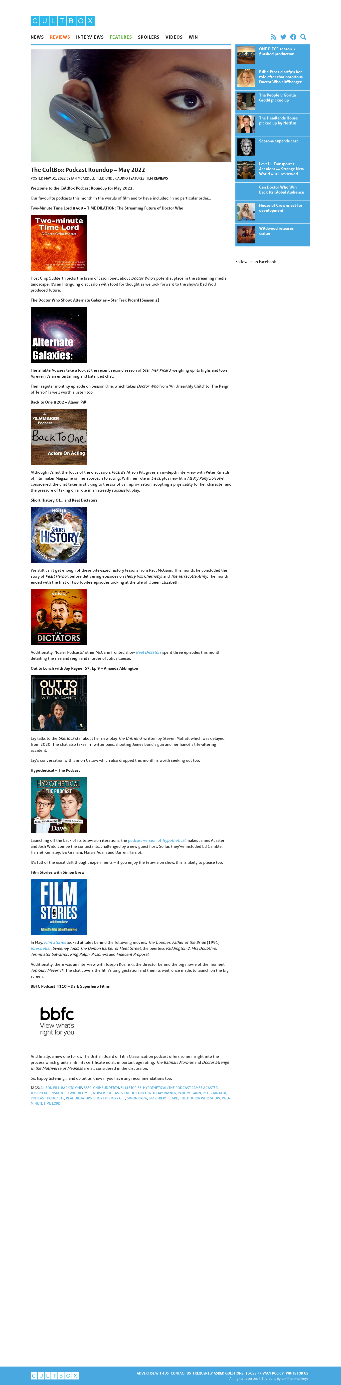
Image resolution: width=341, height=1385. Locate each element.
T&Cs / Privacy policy (264, 1373)
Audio (122, 178)
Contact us (181, 1373)
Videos (174, 37)
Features (121, 37)
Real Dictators (79, 1098)
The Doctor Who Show (200, 1098)
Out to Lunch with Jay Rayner (150, 1093)
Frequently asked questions (218, 1373)
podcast (38, 1098)
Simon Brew (137, 1098)
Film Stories (55, 942)
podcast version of (156, 840)
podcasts (55, 1098)
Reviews (60, 37)
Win (193, 37)
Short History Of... (109, 1098)
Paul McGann (189, 1093)
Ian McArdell (83, 178)
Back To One (71, 1087)
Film (149, 178)
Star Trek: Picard (163, 1098)
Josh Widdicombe (75, 1093)
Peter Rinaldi (214, 1093)
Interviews (90, 37)
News (37, 37)
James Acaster (205, 1087)
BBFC (88, 1087)
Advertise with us (153, 1373)
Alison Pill (50, 1087)
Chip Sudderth (106, 1087)
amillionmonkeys (295, 1378)
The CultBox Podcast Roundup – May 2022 (272, 55)
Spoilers (149, 37)
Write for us (297, 1373)
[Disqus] (131, 1176)
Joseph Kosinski (45, 1093)
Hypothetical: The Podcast (166, 1087)
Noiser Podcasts (108, 1093)
